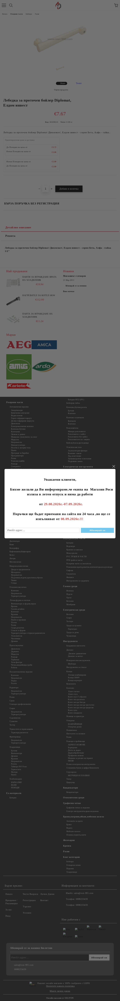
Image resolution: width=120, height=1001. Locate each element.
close (113, 466)
